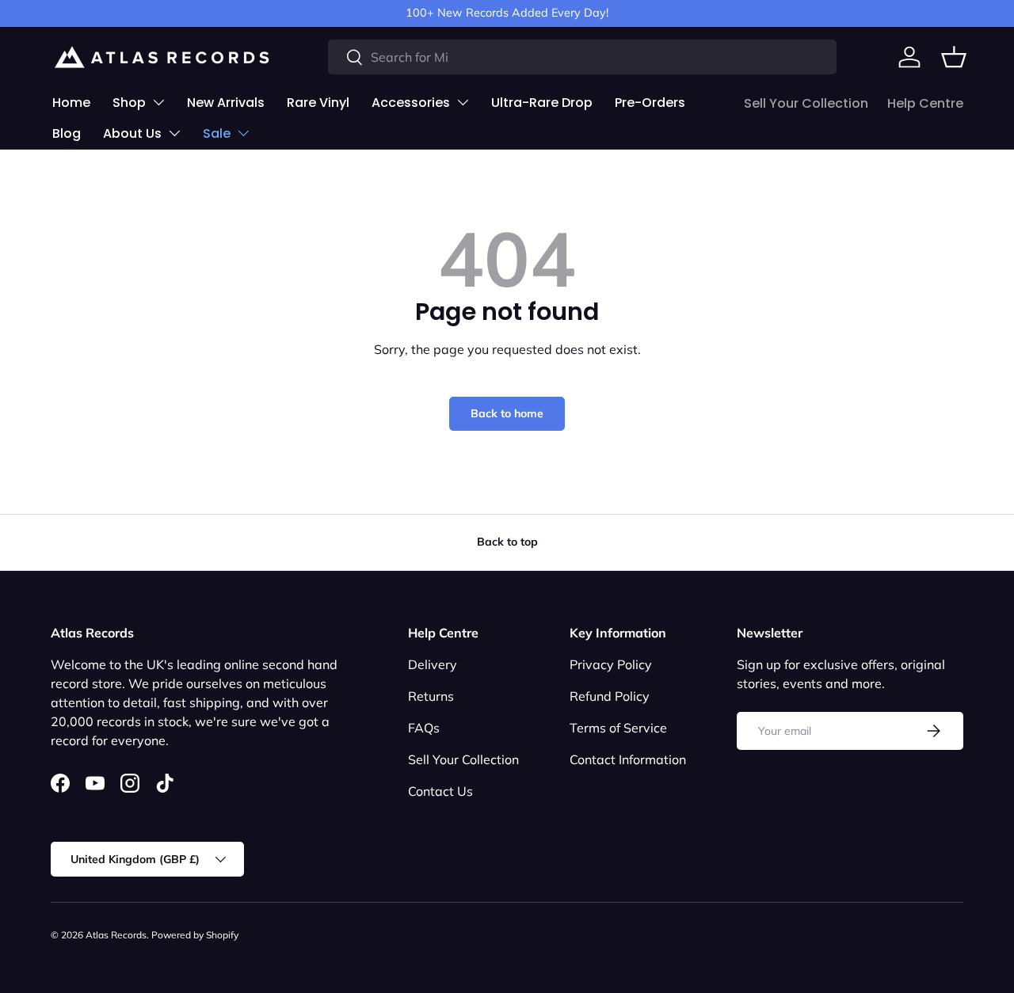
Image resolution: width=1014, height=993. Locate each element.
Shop (129, 102)
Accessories (411, 102)
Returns (431, 696)
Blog (66, 133)
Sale (217, 133)
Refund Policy (610, 696)
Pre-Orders (650, 102)
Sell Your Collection (806, 103)
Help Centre (925, 103)
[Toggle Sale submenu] (243, 133)
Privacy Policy (611, 664)
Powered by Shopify (194, 935)
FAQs (424, 728)
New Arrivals (226, 102)
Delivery (432, 664)
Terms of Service (618, 728)
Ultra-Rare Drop (542, 102)
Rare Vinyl (318, 102)
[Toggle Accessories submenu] (462, 102)
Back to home (507, 413)
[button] (953, 57)
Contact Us (440, 791)
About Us (132, 133)
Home (71, 102)
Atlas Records (116, 935)
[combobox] (582, 57)
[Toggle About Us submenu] (174, 133)
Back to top (507, 542)
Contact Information (628, 759)
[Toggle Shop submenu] (158, 102)
